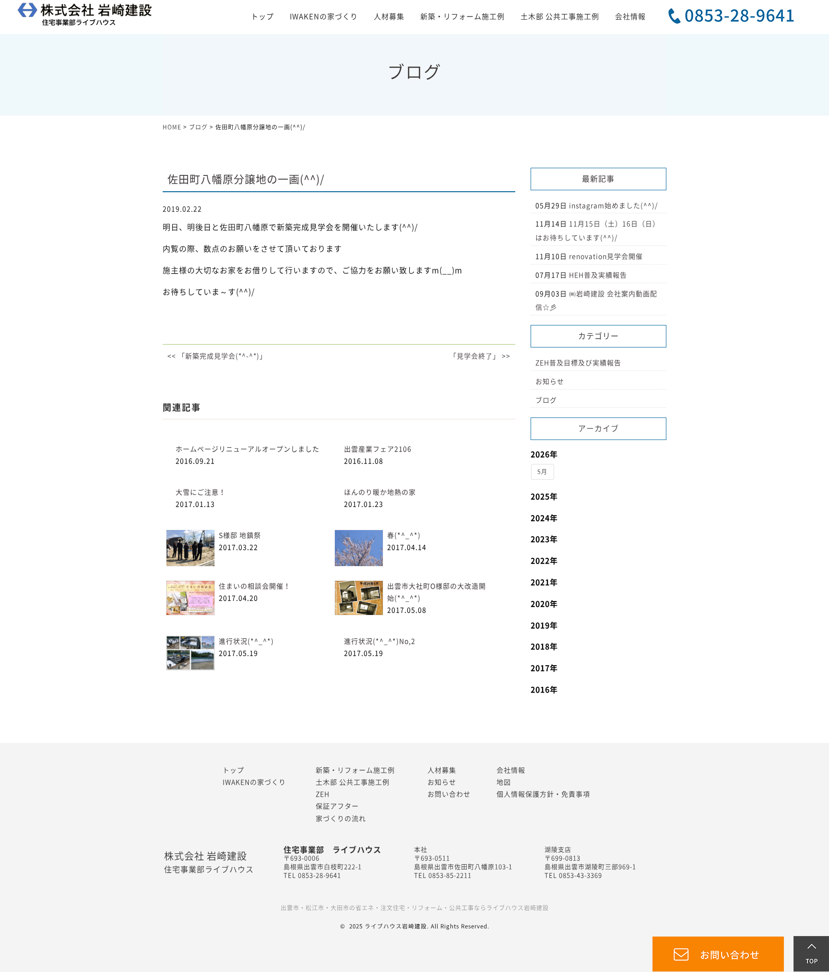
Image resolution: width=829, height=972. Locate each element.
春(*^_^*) (404, 535)
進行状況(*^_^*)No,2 (379, 641)
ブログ (546, 400)
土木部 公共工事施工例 (560, 16)
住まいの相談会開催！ (255, 586)
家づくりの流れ (341, 818)
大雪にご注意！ (201, 492)
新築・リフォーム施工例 (462, 16)
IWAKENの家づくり (324, 16)
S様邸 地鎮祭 (240, 535)
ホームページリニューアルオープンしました (248, 449)
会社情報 (630, 16)
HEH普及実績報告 (598, 275)
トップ (262, 16)
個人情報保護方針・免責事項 (543, 794)
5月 (542, 471)
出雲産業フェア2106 (378, 449)
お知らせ (549, 381)
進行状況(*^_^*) (246, 641)
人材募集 (389, 16)
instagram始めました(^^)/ (613, 205)
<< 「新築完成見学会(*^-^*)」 (217, 356)
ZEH (323, 794)
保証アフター (337, 806)
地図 (504, 782)
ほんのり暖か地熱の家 (380, 492)
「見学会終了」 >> (480, 356)
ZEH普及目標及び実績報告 (578, 362)
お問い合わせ (449, 794)
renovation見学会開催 (606, 256)
